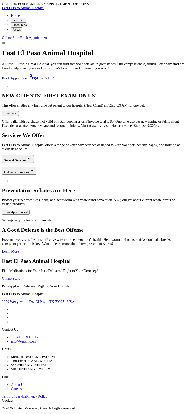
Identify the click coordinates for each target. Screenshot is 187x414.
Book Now (10, 113)
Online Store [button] (11, 38)
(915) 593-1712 (46, 78)
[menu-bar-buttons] (3, 43)
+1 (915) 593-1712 (24, 337)
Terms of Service (14, 396)
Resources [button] (20, 25)
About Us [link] (18, 384)
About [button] (17, 29)
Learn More (10, 251)
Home (15, 16)
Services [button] (18, 20)
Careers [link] (16, 389)
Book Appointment (15, 78)
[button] (18, 159)
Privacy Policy (36, 396)
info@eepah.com (23, 341)
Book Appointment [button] (34, 38)
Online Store (11, 278)
